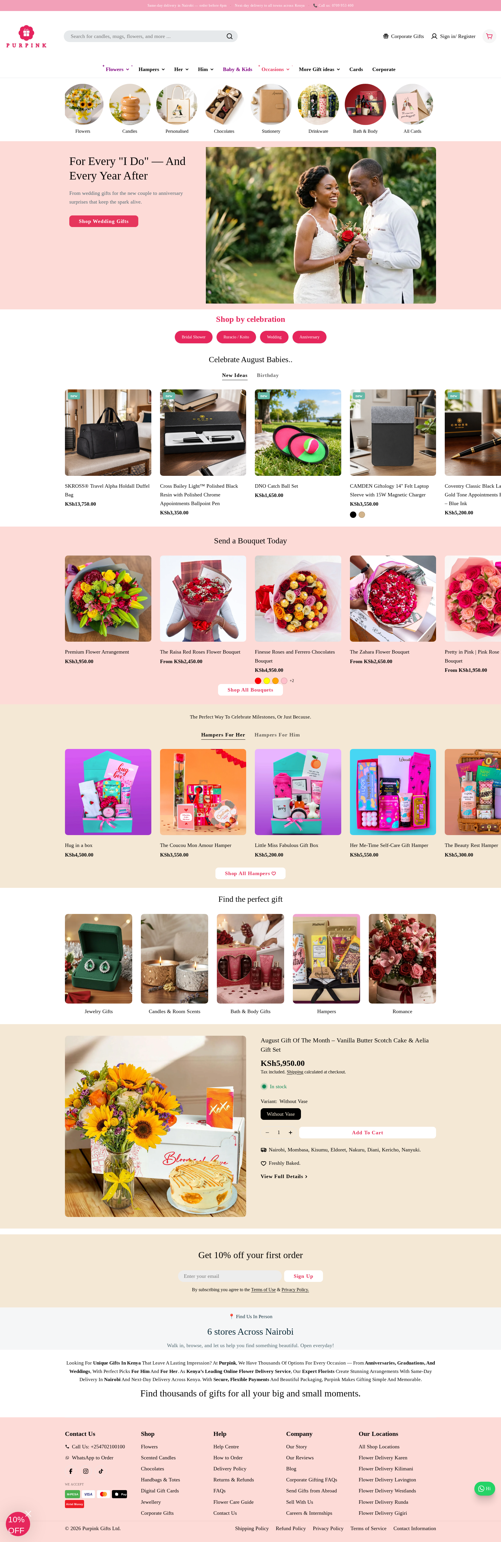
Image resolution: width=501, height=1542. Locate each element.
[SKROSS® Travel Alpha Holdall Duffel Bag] (108, 432)
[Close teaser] (28, 1513)
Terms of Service (368, 1528)
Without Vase (281, 1114)
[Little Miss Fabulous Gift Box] (298, 792)
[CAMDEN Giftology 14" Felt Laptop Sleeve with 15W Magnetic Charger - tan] (362, 514)
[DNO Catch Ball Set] (298, 432)
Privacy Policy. (295, 1289)
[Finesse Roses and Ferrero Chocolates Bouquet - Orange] (275, 681)
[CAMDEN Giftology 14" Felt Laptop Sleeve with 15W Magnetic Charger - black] (353, 514)
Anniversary (309, 337)
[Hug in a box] (108, 792)
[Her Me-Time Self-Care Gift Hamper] (393, 792)
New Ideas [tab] (235, 375)
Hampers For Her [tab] (223, 735)
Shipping (295, 1072)
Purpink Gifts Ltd (100, 1528)
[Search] (229, 36)
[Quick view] (144, 401)
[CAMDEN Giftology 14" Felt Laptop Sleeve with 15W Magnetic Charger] (393, 432)
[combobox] (151, 36)
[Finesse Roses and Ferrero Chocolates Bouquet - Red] (258, 681)
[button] (18, 1524)
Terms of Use (263, 1289)
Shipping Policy (252, 1528)
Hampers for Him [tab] (277, 735)
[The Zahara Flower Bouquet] (393, 599)
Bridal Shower (194, 337)
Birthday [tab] (268, 375)
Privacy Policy (328, 1528)
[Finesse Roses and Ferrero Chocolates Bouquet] (298, 599)
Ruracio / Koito (236, 337)
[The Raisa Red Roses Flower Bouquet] (203, 599)
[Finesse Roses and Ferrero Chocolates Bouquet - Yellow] (267, 681)
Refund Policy (291, 1528)
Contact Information (414, 1528)
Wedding (274, 337)
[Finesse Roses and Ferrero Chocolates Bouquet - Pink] (284, 681)
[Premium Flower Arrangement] (108, 599)
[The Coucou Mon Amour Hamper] (203, 792)
